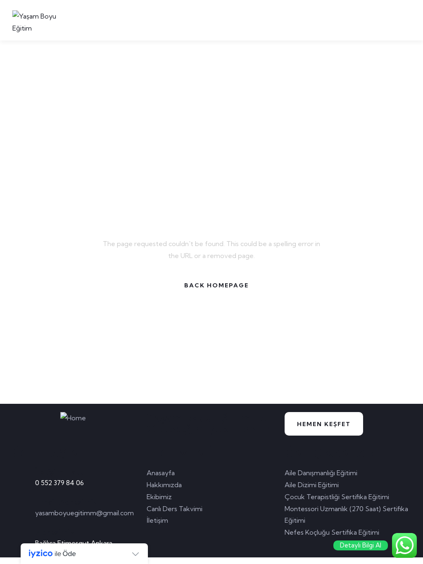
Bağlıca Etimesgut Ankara (73, 543)
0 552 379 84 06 (59, 483)
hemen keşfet (324, 424)
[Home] (73, 418)
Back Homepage (216, 285)
